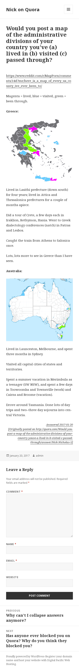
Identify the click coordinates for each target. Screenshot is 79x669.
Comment (14, 491)
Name (11, 544)
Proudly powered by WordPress (25, 656)
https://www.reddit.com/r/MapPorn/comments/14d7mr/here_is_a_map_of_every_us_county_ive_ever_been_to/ (38, 80)
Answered (59, 425)
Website (12, 577)
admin (39, 455)
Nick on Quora (23, 9)
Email (11, 560)
